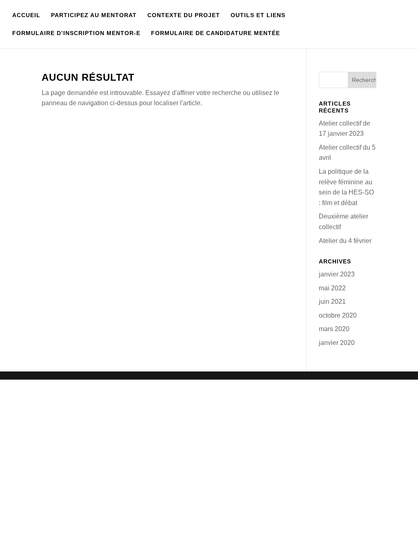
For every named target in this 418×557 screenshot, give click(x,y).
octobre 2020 (338, 315)
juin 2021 (332, 301)
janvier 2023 (337, 274)
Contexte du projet (183, 15)
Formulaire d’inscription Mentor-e (76, 33)
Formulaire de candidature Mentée (215, 33)
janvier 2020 (337, 342)
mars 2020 (334, 328)
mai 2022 (332, 288)
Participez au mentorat (94, 15)
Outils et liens (258, 15)
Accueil (26, 15)
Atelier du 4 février (345, 240)
